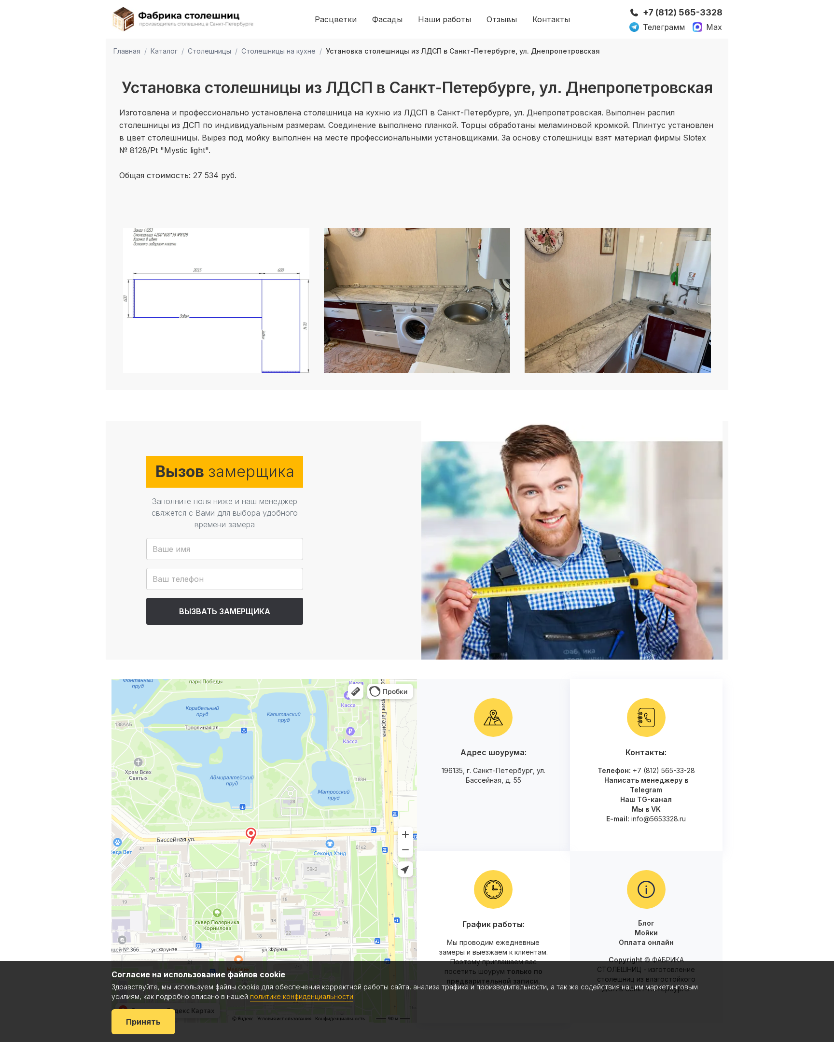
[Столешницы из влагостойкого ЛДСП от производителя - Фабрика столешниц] (183, 19)
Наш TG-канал (646, 799)
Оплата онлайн (646, 942)
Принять (143, 1022)
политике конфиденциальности (301, 996)
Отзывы (501, 19)
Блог (646, 923)
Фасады (387, 19)
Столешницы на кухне (278, 51)
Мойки (646, 933)
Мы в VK (646, 809)
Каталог (164, 51)
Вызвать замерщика (224, 611)
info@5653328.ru (658, 819)
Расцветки (336, 19)
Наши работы (444, 19)
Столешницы (209, 51)
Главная (126, 51)
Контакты (551, 19)
